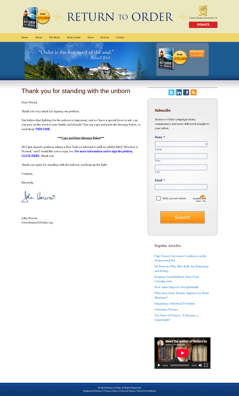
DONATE (203, 24)
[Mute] (200, 365)
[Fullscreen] (206, 365)
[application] (182, 353)
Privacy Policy (110, 391)
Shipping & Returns (92, 391)
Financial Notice (127, 391)
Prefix (158, 149)
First (157, 161)
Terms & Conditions (146, 391)
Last (157, 172)
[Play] (159, 365)
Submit (182, 217)
